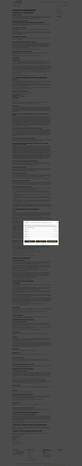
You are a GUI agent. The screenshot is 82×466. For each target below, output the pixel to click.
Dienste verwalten (27, 238)
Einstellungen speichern (52, 241)
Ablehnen (41, 241)
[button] (57, 222)
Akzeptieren (30, 241)
